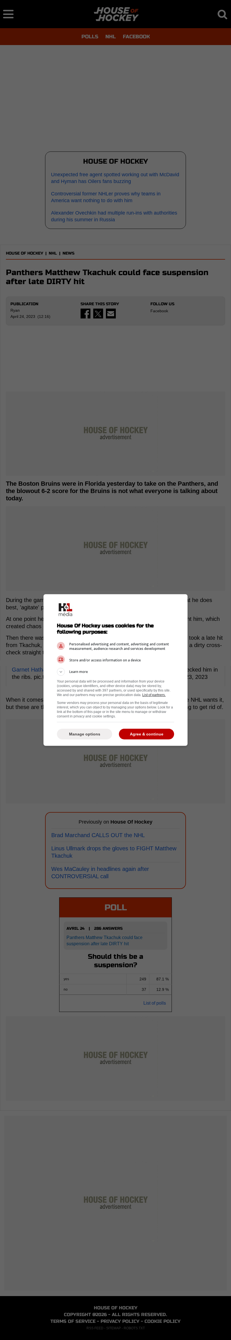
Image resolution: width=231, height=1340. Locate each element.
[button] (115, 672)
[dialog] (115, 670)
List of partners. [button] (154, 695)
